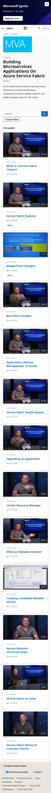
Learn (6, 34)
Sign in (46, 28)
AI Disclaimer (8, 778)
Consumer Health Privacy (13, 785)
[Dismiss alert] (47, 4)
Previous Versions (24, 778)
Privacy (18, 782)
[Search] (44, 113)
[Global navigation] (2, 28)
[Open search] (39, 28)
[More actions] (45, 34)
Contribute (7, 782)
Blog (37, 778)
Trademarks (7, 789)
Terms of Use (35, 785)
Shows (14, 34)
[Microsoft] (25, 28)
